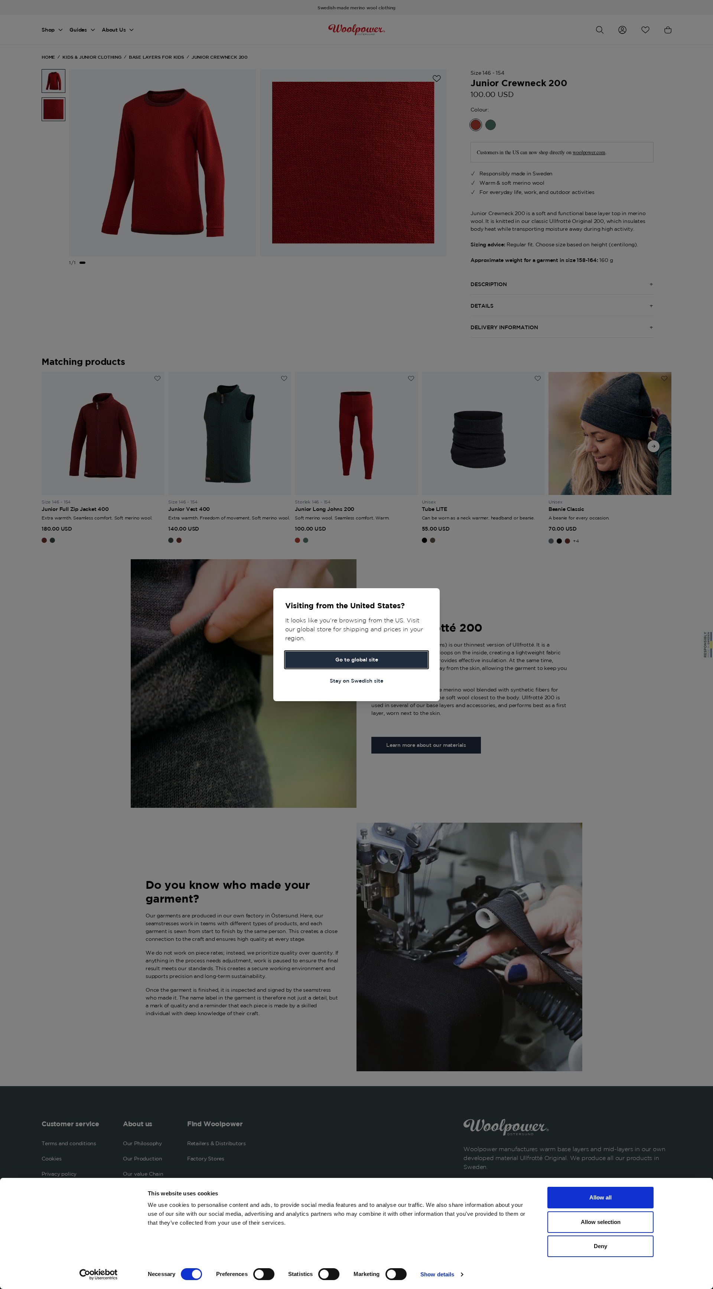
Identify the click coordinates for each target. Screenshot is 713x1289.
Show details (437, 1274)
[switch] (263, 1274)
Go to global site (356, 660)
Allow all (600, 1197)
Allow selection (601, 1222)
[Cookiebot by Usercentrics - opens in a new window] (98, 1274)
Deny (600, 1246)
